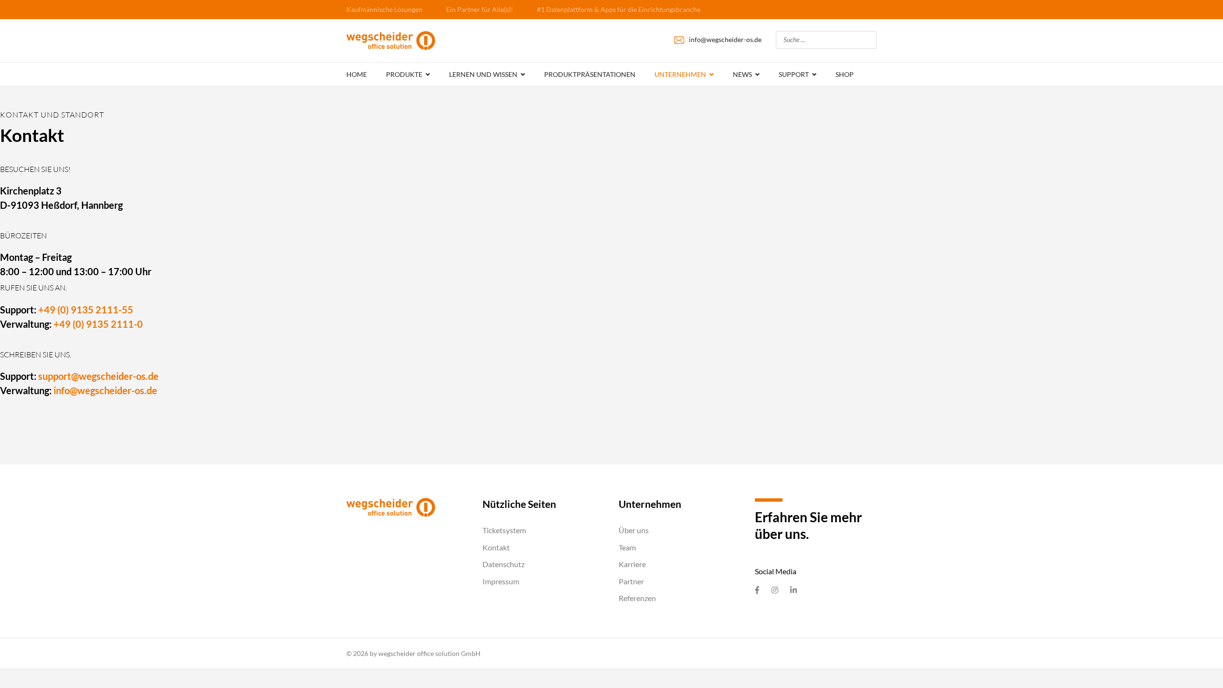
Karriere (632, 564)
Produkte (404, 74)
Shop (845, 74)
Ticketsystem (504, 530)
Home (356, 74)
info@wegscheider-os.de (725, 39)
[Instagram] (775, 590)
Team (627, 547)
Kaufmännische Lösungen (384, 9)
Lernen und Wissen (483, 74)
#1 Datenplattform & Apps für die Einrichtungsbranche (618, 9)
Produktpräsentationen (589, 74)
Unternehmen (680, 74)
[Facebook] (757, 590)
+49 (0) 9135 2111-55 (85, 309)
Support (794, 74)
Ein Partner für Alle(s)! (479, 9)
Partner (631, 581)
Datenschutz (504, 564)
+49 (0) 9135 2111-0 (98, 324)
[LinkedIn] (793, 590)
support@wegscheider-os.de (98, 376)
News (742, 74)
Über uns (634, 530)
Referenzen (637, 597)
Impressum (501, 581)
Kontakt (496, 547)
